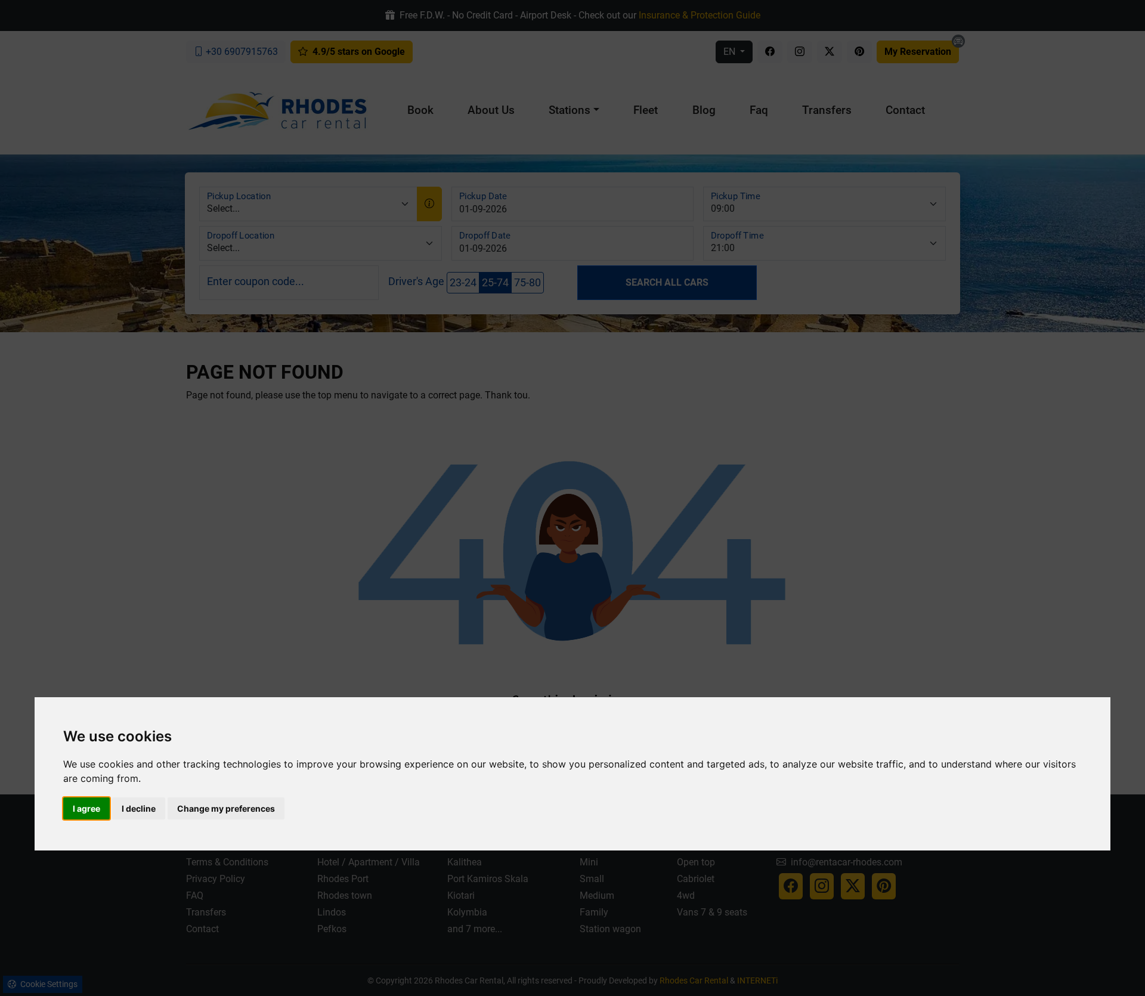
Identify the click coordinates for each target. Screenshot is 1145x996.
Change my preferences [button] (226, 808)
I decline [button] (139, 808)
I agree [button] (86, 808)
